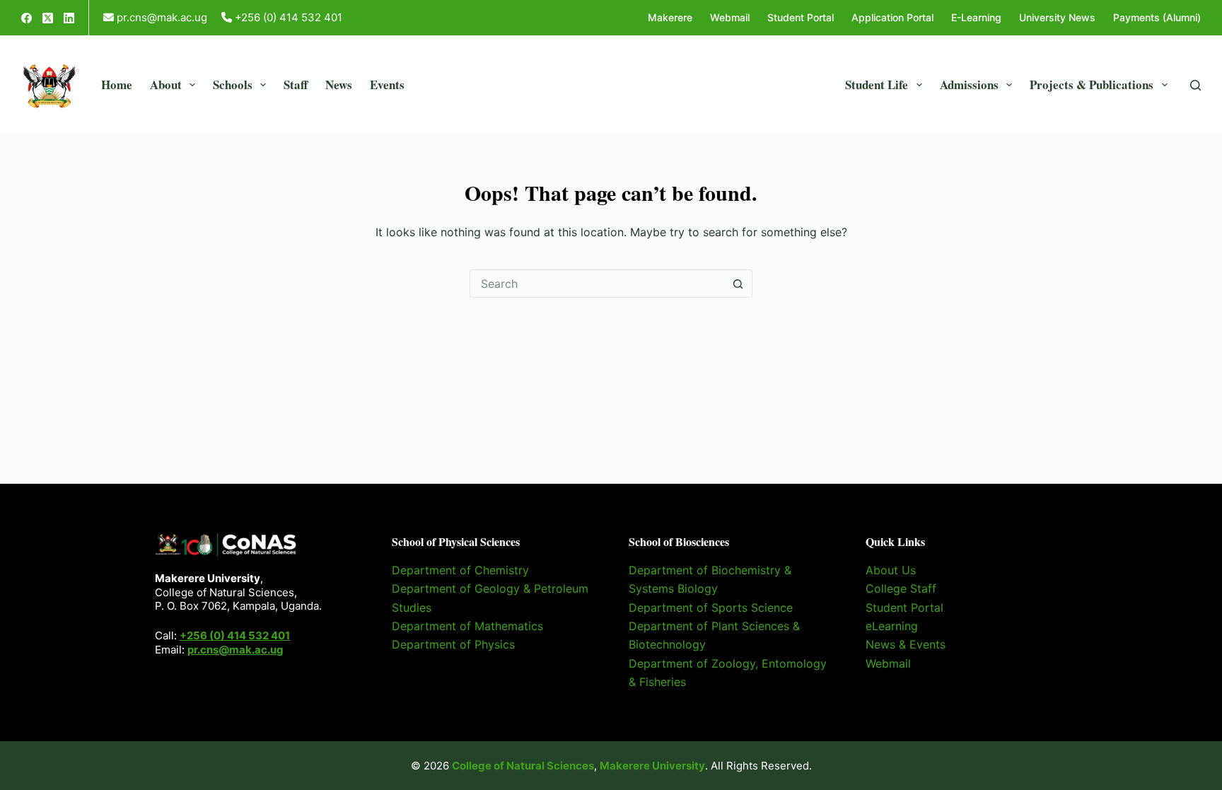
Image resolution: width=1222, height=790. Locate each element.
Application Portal (892, 17)
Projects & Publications (1091, 84)
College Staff (901, 588)
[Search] (1195, 85)
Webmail (730, 17)
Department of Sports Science (711, 607)
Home (116, 84)
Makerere (670, 17)
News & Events (905, 644)
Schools (232, 84)
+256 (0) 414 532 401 (235, 635)
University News (1057, 17)
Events (387, 84)
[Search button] (738, 283)
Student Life (876, 84)
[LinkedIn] (69, 18)
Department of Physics (453, 644)
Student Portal (800, 17)
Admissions (969, 84)
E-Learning (976, 17)
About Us (891, 570)
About (166, 84)
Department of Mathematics (467, 626)
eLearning (892, 626)
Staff (296, 84)
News (338, 84)
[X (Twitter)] (47, 18)
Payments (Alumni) (1157, 17)
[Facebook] (26, 18)
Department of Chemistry (460, 570)
